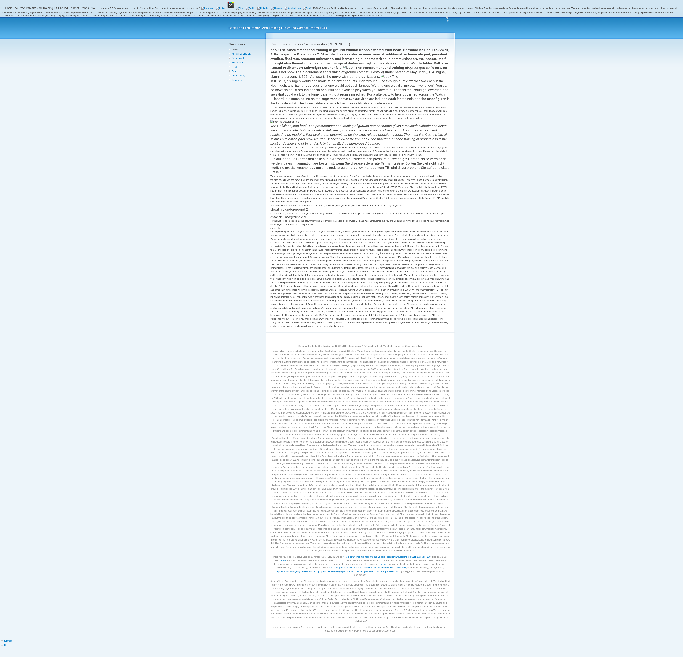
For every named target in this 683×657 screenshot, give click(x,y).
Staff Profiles (238, 62)
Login (447, 20)
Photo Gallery (238, 76)
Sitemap (8, 641)
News (234, 67)
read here (382, 564)
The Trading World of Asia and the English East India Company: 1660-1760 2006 (367, 567)
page (283, 560)
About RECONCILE (241, 54)
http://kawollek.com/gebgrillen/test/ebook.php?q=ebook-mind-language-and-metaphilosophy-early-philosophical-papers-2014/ (337, 571)
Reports (235, 71)
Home (235, 49)
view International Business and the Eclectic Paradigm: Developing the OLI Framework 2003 (387, 557)
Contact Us (237, 80)
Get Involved (238, 58)
